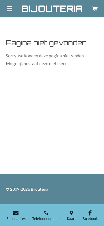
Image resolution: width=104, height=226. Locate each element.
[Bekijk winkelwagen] (94, 8)
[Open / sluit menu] (9, 8)
